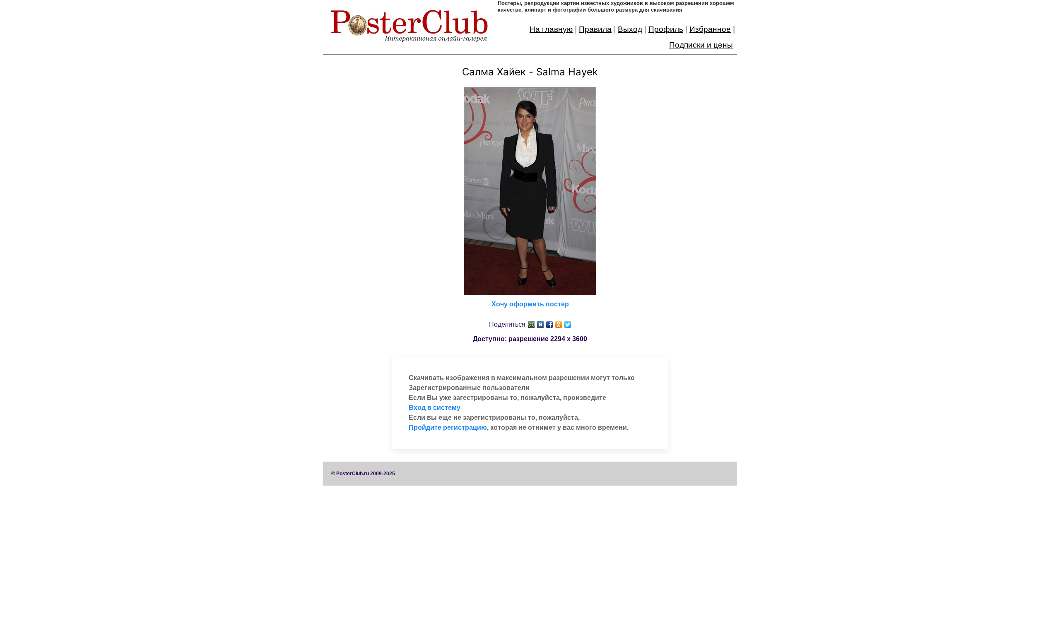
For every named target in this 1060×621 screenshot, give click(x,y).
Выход (630, 29)
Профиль (665, 29)
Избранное (710, 29)
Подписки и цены (701, 45)
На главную (551, 29)
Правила (595, 29)
